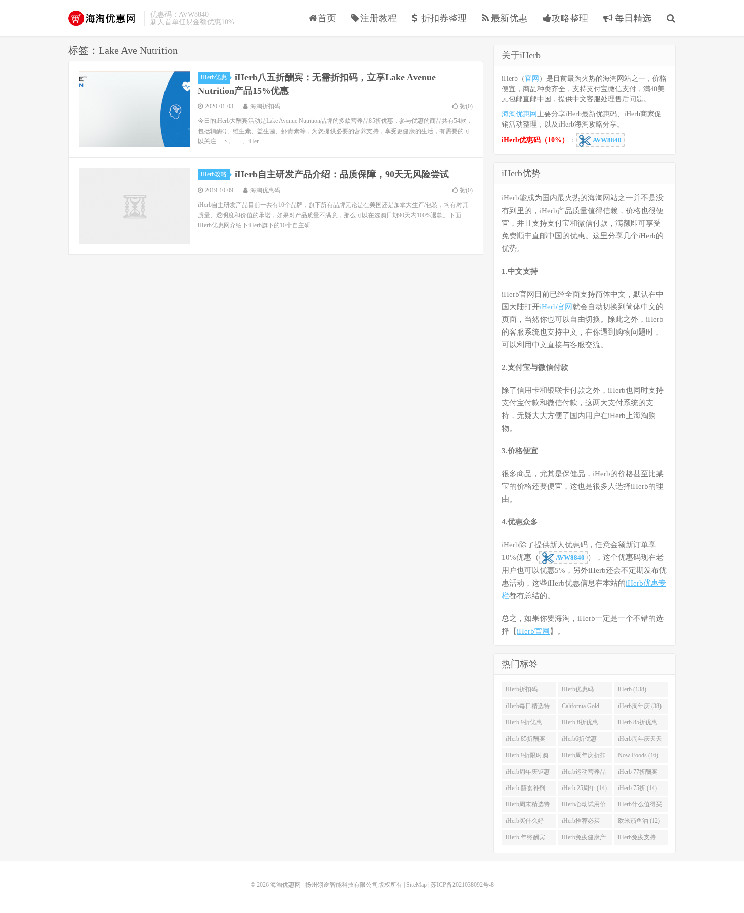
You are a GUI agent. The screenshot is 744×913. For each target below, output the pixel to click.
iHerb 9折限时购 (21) (527, 757)
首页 (327, 18)
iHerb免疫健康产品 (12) (584, 839)
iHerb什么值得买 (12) (640, 806)
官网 (532, 78)
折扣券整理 (444, 18)
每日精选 (631, 18)
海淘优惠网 (103, 18)
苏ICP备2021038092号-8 (462, 884)
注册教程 (378, 18)
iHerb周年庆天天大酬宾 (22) (640, 740)
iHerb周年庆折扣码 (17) (584, 757)
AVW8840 (606, 140)
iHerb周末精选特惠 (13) (528, 806)
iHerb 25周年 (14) (584, 788)
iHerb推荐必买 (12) (581, 822)
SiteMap (416, 884)
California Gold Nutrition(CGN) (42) (581, 708)
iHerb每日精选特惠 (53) (528, 708)
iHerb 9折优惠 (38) (524, 724)
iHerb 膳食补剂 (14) (525, 790)
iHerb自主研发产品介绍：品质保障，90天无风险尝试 (342, 174)
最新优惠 (509, 18)
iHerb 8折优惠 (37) (580, 724)
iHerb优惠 (214, 77)
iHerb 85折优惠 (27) (637, 724)
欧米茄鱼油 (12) (639, 820)
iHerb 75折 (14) (637, 788)
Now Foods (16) (638, 755)
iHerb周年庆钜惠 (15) (528, 773)
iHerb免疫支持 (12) (637, 839)
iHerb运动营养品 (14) (584, 773)
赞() (466, 106)
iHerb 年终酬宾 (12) (525, 839)
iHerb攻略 (214, 174)
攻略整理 (570, 18)
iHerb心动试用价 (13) (584, 806)
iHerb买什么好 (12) (525, 822)
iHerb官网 (556, 307)
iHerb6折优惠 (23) (579, 740)
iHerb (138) (632, 689)
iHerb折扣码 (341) (522, 691)
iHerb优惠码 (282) (578, 691)
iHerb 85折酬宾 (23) (525, 740)
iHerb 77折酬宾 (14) (637, 773)
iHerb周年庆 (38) (640, 706)
